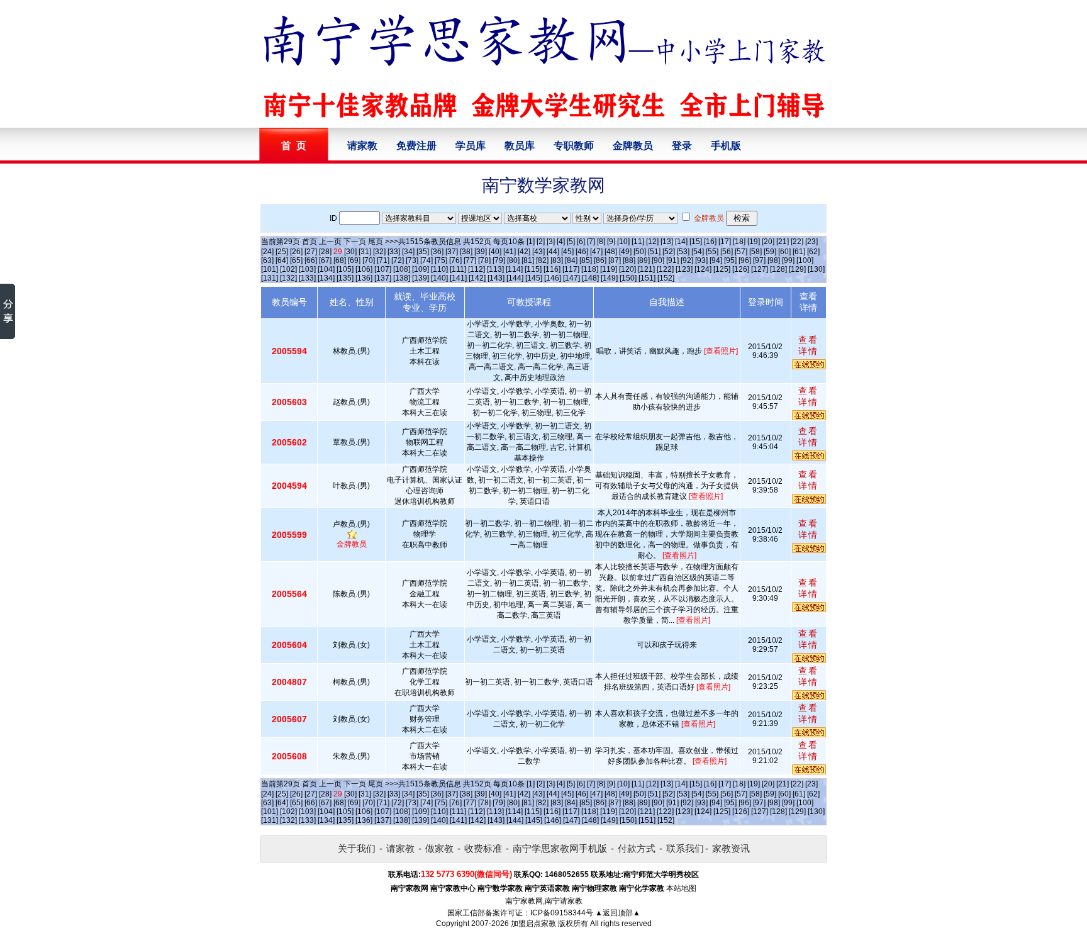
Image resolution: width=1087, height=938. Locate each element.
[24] (267, 251)
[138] (401, 278)
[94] (716, 260)
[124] (702, 269)
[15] (695, 241)
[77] (470, 260)
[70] (368, 260)
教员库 (519, 145)
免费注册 (416, 145)
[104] (326, 269)
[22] (797, 241)
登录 (682, 145)
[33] (393, 251)
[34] (408, 251)
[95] (730, 260)
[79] (499, 260)
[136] (363, 278)
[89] (643, 260)
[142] (477, 278)
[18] (739, 241)
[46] (582, 251)
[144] (514, 278)
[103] (307, 269)
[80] (513, 260)
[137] (382, 278)
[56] (726, 251)
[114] (514, 269)
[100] (804, 260)
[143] (496, 278)
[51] (654, 251)
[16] (710, 241)
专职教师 (574, 145)
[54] (697, 251)
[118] (589, 269)
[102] (288, 269)
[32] (379, 251)
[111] (458, 269)
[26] (296, 251)
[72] (397, 260)
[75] (441, 260)
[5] (571, 241)
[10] (623, 241)
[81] (527, 260)
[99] (788, 260)
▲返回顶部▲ (617, 912)
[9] (611, 241)
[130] (816, 269)
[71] (383, 260)
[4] (561, 241)
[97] (759, 260)
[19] (753, 241)
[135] (345, 278)
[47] (596, 251)
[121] (646, 269)
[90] (658, 260)
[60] (784, 251)
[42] (524, 251)
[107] (382, 269)
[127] (759, 269)
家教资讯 (731, 848)
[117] (570, 269)
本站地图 (681, 888)
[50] (639, 251)
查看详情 (808, 345)
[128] (778, 269)
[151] (646, 278)
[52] (668, 251)
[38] (466, 251)
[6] (581, 241)
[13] (667, 241)
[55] (712, 251)
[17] (724, 241)
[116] (552, 269)
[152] (665, 278)
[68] (339, 260)
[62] (813, 251)
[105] (345, 269)
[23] (811, 241)
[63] (267, 260)
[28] (325, 251)
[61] (799, 251)
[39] (480, 251)
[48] (611, 251)
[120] (627, 269)
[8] (601, 241)
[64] (282, 260)
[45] (567, 251)
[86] (600, 260)
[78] (484, 260)
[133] (307, 278)
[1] (531, 241)
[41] (509, 251)
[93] (701, 260)
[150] (628, 278)
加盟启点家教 (533, 923)
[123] (684, 269)
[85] (585, 260)
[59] (770, 251)
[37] (451, 251)
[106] (363, 269)
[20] (768, 241)
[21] (782, 241)
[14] (681, 241)
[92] (687, 260)
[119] (608, 269)
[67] (325, 260)
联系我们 (685, 848)
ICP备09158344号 (561, 912)
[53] (683, 251)
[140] (439, 278)
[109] (420, 269)
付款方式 (636, 848)
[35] (422, 251)
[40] (495, 251)
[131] (269, 278)
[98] (773, 260)
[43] (538, 251)
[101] (269, 269)
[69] (354, 260)
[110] (439, 269)
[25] (282, 251)
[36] (437, 251)
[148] (590, 278)
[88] (629, 260)
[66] (310, 260)
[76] (455, 260)
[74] (426, 260)
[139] (420, 278)
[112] (476, 269)
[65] (296, 260)
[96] (745, 260)
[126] (740, 269)
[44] (553, 251)
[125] (721, 269)
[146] (552, 278)
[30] (350, 251)
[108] (401, 269)
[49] (625, 251)
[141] (458, 278)
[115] (533, 269)
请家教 (362, 145)
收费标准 (483, 848)
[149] (609, 278)
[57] (741, 251)
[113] (495, 269)
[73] (412, 260)
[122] (665, 269)
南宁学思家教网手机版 (560, 848)
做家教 (439, 848)
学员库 (470, 145)
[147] (571, 278)
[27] (310, 251)
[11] (638, 241)
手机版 (726, 145)
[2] (541, 241)
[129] (797, 269)
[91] (672, 260)
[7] (591, 241)
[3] (551, 241)
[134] (326, 278)
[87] (614, 260)
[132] (288, 278)
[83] (556, 260)
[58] (755, 251)
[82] (542, 260)
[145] (533, 278)
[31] (365, 251)
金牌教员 (633, 145)
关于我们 (357, 848)
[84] (571, 260)
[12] (652, 241)
